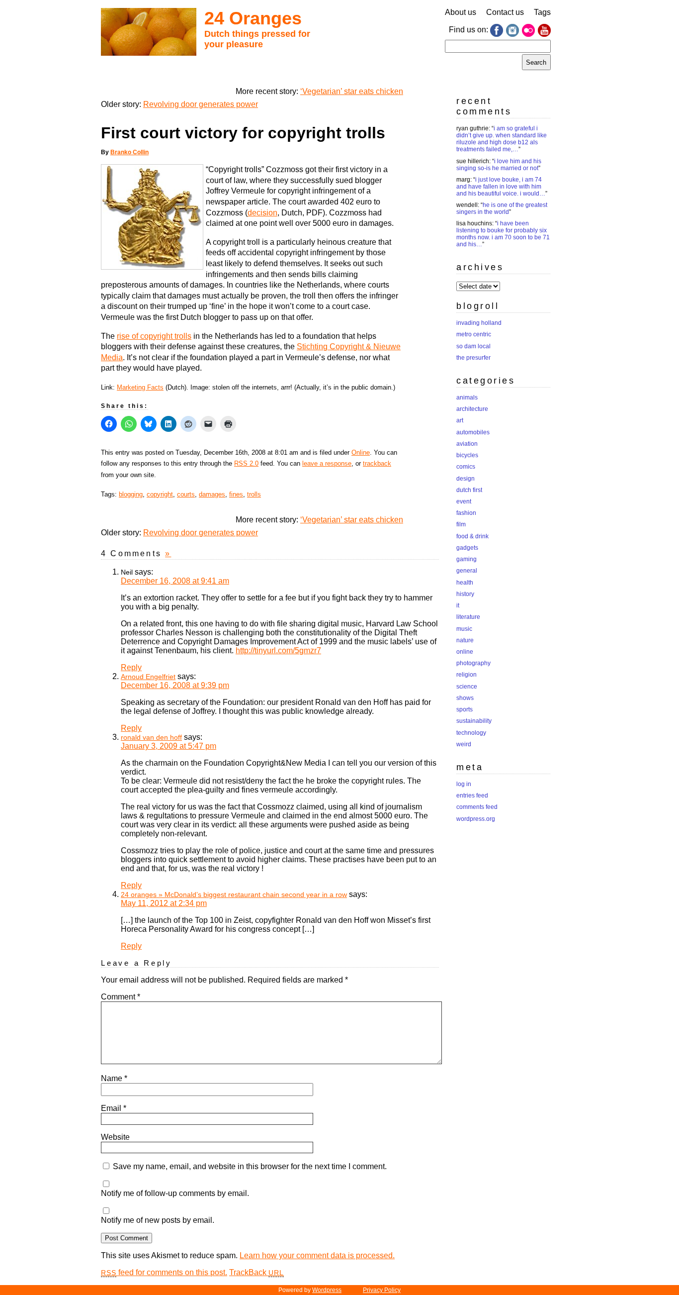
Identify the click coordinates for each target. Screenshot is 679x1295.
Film (461, 524)
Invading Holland (479, 322)
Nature (465, 640)
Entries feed (472, 795)
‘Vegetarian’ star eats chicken (351, 91)
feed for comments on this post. (164, 1272)
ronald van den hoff (151, 737)
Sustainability (474, 720)
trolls (254, 494)
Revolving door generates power (200, 104)
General (466, 570)
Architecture (472, 408)
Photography (473, 663)
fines (236, 494)
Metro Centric (473, 334)
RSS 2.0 (246, 463)
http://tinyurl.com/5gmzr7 (278, 650)
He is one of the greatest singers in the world (501, 208)
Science (466, 686)
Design (465, 478)
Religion (466, 674)
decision (262, 212)
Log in (463, 784)
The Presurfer (473, 357)
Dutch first (469, 490)
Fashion (466, 512)
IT (457, 605)
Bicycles (467, 455)
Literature (468, 616)
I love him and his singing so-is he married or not (498, 165)
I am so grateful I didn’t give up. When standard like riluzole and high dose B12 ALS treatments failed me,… (501, 139)
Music (464, 628)
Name (114, 1078)
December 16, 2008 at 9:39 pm (175, 685)
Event (463, 501)
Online (360, 452)
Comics (465, 466)
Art (459, 420)
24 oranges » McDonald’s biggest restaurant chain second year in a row (234, 894)
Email (113, 1108)
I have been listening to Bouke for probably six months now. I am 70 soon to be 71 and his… (503, 234)
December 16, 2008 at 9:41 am (175, 581)
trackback (377, 463)
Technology (471, 732)
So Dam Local (473, 346)
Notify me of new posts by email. (157, 1220)
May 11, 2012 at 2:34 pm (164, 903)
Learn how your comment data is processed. (317, 1255)
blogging (131, 494)
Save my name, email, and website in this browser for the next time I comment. (250, 1166)
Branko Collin (129, 152)
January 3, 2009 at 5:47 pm (168, 746)
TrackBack (256, 1272)
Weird (463, 744)
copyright (160, 494)
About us (460, 12)
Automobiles (473, 432)
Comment (120, 997)
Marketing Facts (140, 387)
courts (186, 494)
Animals (467, 397)
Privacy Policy (382, 1290)
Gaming (466, 559)
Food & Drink (472, 536)
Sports (464, 709)
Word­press (326, 1290)
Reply (131, 667)
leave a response (326, 463)
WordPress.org (475, 818)
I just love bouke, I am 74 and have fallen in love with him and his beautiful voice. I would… (500, 186)
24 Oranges (253, 18)
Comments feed (477, 806)
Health (464, 582)
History (465, 594)
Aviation (467, 443)
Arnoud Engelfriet (148, 677)
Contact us (505, 12)
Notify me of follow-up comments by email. (175, 1193)
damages (212, 494)
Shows (465, 698)
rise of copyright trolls (154, 336)
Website (115, 1137)
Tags (542, 12)
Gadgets (467, 547)
